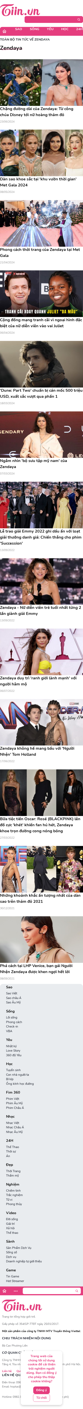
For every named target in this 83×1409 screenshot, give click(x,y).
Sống (34, 29)
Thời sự (11, 1151)
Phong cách (14, 1022)
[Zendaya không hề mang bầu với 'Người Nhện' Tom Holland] (41, 722)
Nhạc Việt (12, 1123)
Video (11, 1213)
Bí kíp (9, 1079)
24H (9, 1140)
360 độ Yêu (13, 1055)
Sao (18, 29)
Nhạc (10, 1116)
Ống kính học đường (20, 1084)
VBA (9, 1031)
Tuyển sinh (13, 1070)
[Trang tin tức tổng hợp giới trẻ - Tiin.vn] (20, 10)
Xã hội (10, 1228)
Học (64, 29)
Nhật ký (11, 1046)
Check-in (12, 1027)
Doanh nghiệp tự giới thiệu (24, 1261)
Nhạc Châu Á (15, 1127)
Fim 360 (13, 1092)
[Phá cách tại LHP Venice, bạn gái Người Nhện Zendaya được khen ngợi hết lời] (41, 939)
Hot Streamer (15, 1281)
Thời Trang (13, 1171)
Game (11, 1270)
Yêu (50, 29)
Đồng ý (41, 1390)
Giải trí (10, 1224)
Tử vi (9, 1200)
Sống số (11, 1252)
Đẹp (9, 1165)
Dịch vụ (11, 1257)
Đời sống (12, 1219)
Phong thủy (14, 1204)
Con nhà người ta (17, 1075)
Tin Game (12, 1276)
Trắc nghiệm (14, 1195)
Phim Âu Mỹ (14, 1103)
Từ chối (41, 1398)
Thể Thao (12, 1147)
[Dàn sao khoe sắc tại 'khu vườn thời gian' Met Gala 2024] (41, 153)
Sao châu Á (13, 998)
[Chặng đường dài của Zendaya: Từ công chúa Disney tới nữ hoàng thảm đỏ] (41, 82)
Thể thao (12, 1233)
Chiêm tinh (13, 1191)
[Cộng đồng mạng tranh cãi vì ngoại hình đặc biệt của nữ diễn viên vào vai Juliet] (41, 293)
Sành (10, 1241)
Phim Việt (12, 1099)
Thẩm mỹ (12, 1176)
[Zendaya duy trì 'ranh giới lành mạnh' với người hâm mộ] (41, 652)
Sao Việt (11, 993)
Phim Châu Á (15, 1108)
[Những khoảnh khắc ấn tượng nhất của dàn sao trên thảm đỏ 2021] (41, 869)
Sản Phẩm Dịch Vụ (18, 1248)
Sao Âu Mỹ (13, 1002)
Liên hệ (7, 1371)
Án (8, 1156)
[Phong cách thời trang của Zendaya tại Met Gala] (41, 223)
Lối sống (11, 1017)
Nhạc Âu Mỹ (14, 1132)
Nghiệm (12, 1184)
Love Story (13, 1051)
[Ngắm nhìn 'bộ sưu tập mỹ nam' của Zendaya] (41, 434)
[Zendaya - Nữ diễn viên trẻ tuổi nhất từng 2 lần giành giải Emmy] (41, 581)
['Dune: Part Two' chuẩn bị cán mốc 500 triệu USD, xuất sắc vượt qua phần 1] (41, 364)
